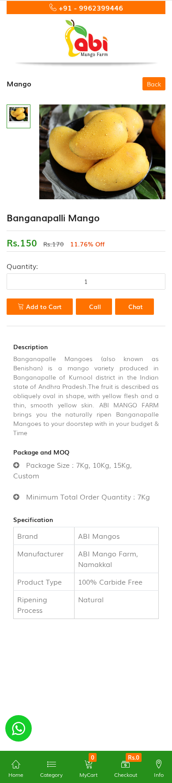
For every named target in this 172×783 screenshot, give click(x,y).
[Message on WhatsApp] (18, 728)
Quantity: (22, 266)
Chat (135, 306)
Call (95, 306)
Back (154, 83)
